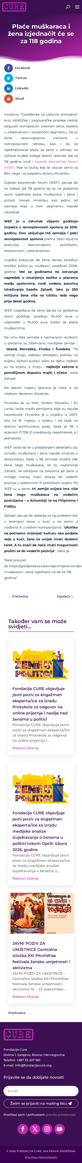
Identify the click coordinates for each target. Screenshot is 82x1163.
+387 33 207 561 (28, 1060)
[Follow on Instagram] (47, 1129)
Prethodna (17, 1013)
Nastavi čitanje (25, 748)
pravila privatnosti (60, 1115)
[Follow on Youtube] (59, 1129)
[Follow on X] (35, 1129)
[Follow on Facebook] (22, 1129)
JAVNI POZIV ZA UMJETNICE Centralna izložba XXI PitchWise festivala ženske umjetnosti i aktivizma (41, 955)
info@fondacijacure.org (33, 1065)
